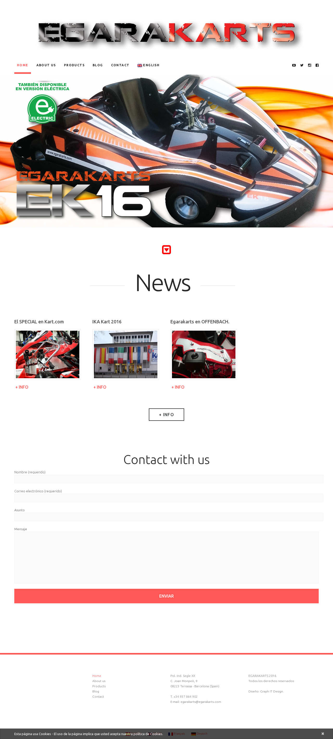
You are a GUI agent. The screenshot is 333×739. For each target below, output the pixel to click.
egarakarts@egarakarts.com (201, 701)
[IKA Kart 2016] (125, 354)
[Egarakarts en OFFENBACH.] (203, 354)
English (151, 65)
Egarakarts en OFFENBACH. (199, 321)
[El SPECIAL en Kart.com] (47, 354)
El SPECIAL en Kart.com (39, 321)
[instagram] (309, 65)
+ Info (21, 387)
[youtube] (294, 65)
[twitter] (302, 65)
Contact (120, 65)
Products (74, 65)
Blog (98, 65)
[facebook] (317, 65)
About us (46, 65)
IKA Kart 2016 (106, 321)
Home (22, 65)
